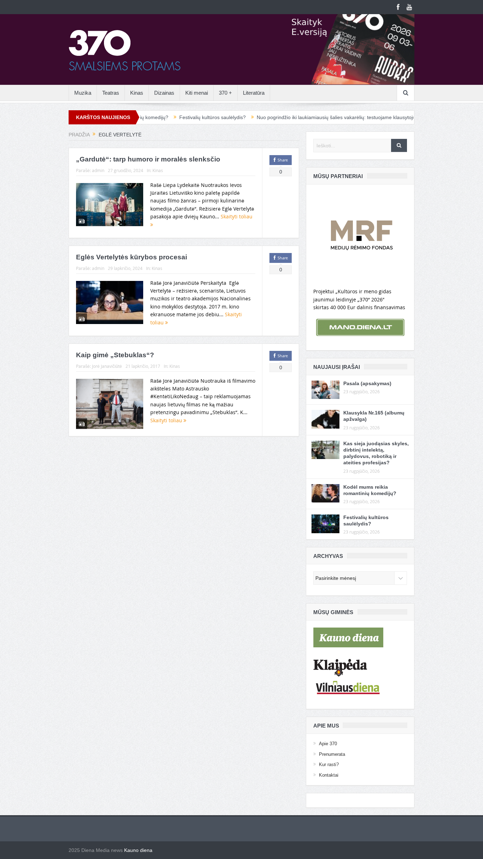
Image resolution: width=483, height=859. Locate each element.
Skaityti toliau (167, 420)
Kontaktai (328, 775)
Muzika (82, 93)
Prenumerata (332, 754)
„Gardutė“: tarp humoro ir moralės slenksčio (148, 159)
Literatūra (253, 93)
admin (98, 170)
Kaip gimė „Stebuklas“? (115, 355)
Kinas (136, 93)
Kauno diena (138, 850)
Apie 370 (328, 743)
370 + (225, 93)
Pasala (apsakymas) (367, 383)
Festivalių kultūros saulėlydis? (187, 117)
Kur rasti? (329, 764)
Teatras (110, 93)
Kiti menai (196, 93)
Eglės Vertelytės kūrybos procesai (131, 257)
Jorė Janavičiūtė (107, 366)
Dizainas (164, 93)
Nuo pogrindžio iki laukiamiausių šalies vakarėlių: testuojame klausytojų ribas (316, 117)
